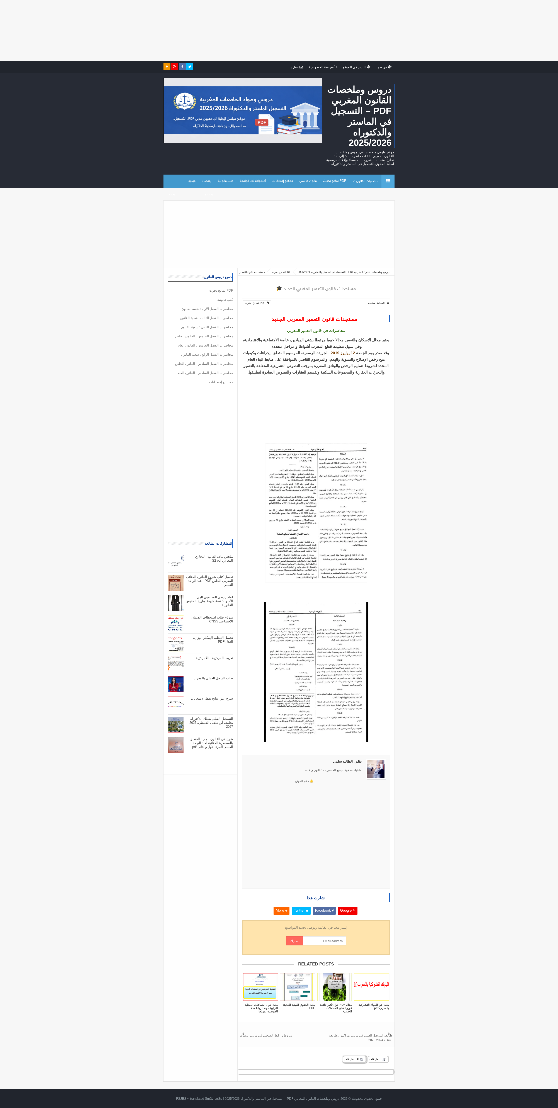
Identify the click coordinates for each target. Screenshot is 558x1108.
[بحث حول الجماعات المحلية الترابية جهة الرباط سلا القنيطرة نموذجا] (260, 987)
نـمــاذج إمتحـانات (282, 181)
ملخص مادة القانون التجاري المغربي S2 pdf (214, 558)
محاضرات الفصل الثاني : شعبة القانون (206, 327)
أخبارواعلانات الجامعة (253, 181)
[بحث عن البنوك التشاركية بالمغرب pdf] (371, 987)
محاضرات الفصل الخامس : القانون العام (205, 345)
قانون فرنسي (308, 181)
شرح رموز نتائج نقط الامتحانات (212, 698)
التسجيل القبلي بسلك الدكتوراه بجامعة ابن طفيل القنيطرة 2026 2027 (211, 722)
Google (346, 910)
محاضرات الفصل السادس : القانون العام (205, 373)
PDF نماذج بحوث (334, 181)
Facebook (323, 910)
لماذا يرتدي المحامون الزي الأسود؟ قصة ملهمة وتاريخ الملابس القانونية (209, 601)
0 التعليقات (352, 1059)
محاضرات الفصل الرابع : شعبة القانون (207, 354)
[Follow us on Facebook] (182, 66)
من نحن (382, 67)
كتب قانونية (225, 181)
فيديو (192, 181)
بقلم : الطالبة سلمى (347, 761)
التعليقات (375, 1059)
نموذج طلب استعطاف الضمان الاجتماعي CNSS (212, 619)
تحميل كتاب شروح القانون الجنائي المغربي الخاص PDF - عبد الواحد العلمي (209, 580)
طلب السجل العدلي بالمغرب (213, 678)
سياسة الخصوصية (321, 67)
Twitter (300, 910)
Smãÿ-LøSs (213, 1098)
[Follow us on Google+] (174, 66)
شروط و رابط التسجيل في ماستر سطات (266, 1035)
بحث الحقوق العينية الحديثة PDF (299, 1006)
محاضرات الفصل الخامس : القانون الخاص (204, 336)
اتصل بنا (294, 67)
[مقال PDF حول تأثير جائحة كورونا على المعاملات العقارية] (334, 987)
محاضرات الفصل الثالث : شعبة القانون (206, 318)
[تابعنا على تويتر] (189, 66)
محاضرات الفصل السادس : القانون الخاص (204, 363)
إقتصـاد (206, 181)
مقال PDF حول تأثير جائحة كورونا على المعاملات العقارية (336, 1008)
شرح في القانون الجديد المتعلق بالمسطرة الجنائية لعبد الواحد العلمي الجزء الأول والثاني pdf (211, 743)
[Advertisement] (427, 30)
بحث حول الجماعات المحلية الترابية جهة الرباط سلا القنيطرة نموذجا (261, 1008)
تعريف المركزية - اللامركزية (214, 658)
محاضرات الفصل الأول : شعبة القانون (207, 309)
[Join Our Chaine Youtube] (166, 66)
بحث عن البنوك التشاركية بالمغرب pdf (374, 1006)
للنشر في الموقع (355, 67)
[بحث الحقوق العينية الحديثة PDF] (297, 987)
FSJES (181, 1098)
